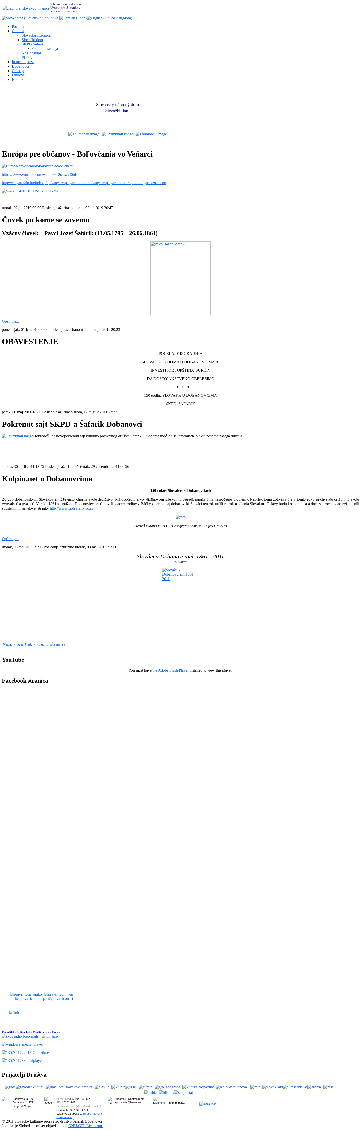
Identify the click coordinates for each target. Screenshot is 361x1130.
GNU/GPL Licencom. (85, 1126)
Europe (87, 1113)
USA (59, 1117)
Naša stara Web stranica (26, 644)
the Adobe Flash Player (171, 670)
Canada (67, 1117)
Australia (97, 1113)
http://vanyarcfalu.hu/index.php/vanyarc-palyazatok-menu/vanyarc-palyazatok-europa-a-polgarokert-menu (84, 183)
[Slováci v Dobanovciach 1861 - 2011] (180, 596)
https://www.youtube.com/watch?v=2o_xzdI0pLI (40, 174)
